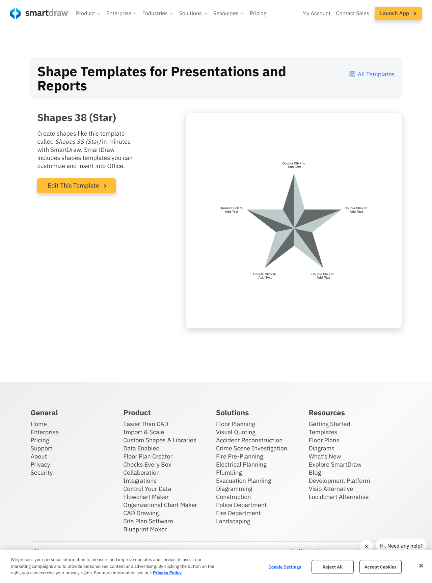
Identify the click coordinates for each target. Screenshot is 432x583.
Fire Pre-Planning (239, 456)
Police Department (241, 505)
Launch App (395, 13)
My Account (316, 13)
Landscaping (233, 521)
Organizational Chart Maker (160, 505)
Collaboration (141, 472)
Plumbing (229, 472)
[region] (216, 566)
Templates (323, 432)
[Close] (421, 565)
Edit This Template (73, 185)
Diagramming (234, 489)
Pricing (258, 13)
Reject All (333, 567)
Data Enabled (141, 448)
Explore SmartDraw (335, 464)
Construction (233, 497)
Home (38, 424)
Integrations (140, 480)
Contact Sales (352, 13)
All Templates (376, 74)
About (38, 456)
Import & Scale (143, 432)
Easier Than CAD (145, 424)
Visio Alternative (331, 489)
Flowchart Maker (146, 497)
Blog (315, 472)
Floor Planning (235, 424)
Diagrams (321, 448)
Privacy (40, 464)
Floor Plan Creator (147, 456)
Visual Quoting (235, 432)
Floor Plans (324, 440)
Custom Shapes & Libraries (159, 440)
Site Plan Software (148, 521)
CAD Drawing (141, 513)
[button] (88, 13)
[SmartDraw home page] (39, 13)
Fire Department (238, 513)
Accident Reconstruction (249, 440)
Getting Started (329, 424)
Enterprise (44, 432)
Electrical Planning (241, 464)
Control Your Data (147, 489)
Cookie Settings (284, 567)
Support (41, 448)
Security (41, 472)
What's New (325, 456)
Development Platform (339, 480)
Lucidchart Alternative (339, 497)
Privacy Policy (167, 573)
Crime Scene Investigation (251, 448)
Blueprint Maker (145, 529)
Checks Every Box (147, 464)
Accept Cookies (380, 567)
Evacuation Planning (243, 480)
